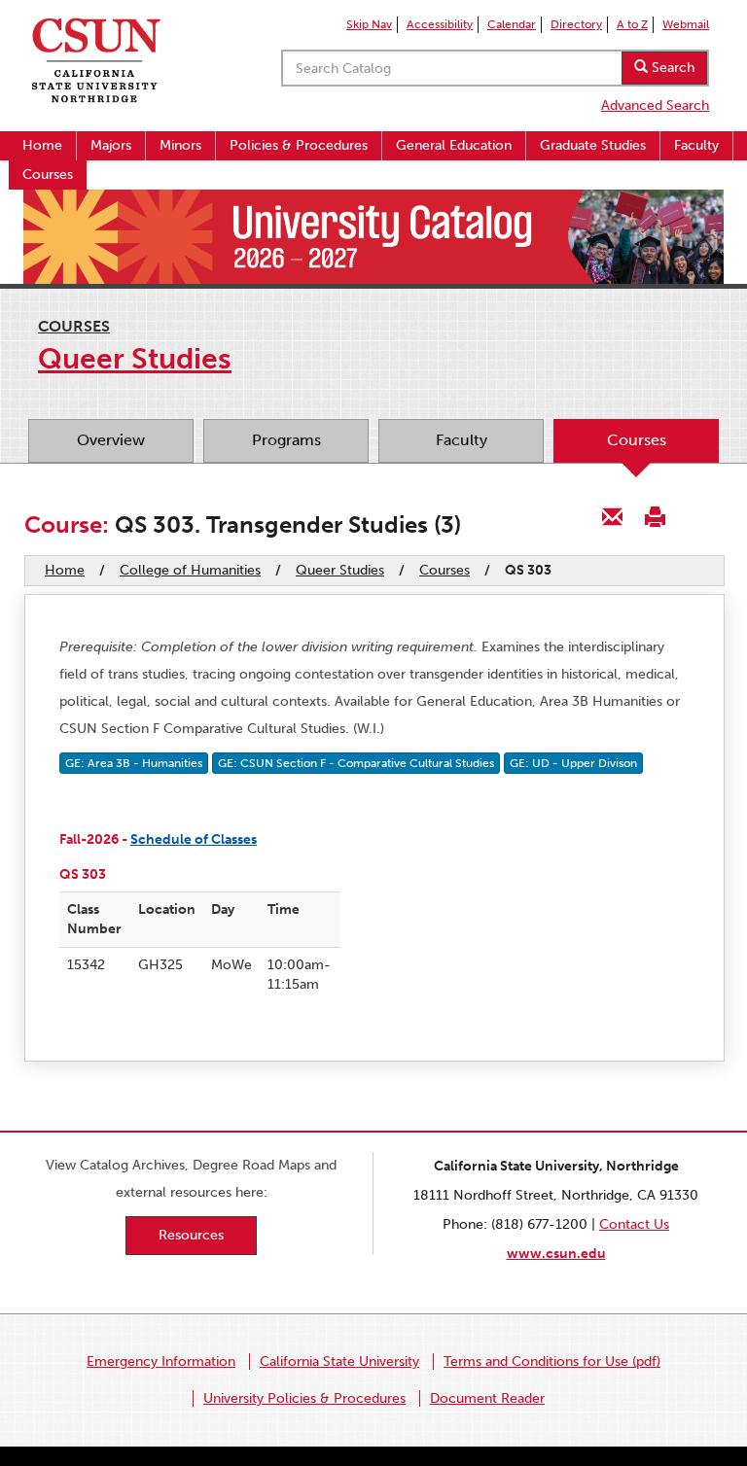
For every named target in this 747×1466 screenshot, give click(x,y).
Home (42, 145)
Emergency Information (161, 1361)
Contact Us (634, 1224)
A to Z (632, 24)
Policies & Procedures (299, 145)
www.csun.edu (556, 1253)
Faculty (696, 145)
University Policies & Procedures (304, 1398)
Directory (576, 24)
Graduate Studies (593, 145)
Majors (110, 145)
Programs (286, 440)
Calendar (511, 24)
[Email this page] (612, 516)
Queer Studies (340, 570)
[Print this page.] (654, 516)
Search (671, 67)
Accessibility (440, 24)
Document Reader (487, 1398)
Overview (111, 440)
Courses (47, 174)
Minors (180, 145)
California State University (339, 1361)
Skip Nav (369, 24)
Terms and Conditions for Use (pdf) (552, 1361)
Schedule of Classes (193, 839)
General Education (454, 145)
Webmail (685, 24)
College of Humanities (190, 570)
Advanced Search (655, 105)
